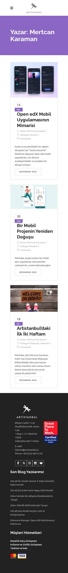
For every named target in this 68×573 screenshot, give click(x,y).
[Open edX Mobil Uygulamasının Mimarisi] (34, 79)
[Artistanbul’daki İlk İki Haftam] (34, 298)
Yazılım (33, 135)
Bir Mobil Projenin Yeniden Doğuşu (35, 231)
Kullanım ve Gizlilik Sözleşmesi (26, 544)
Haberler (44, 343)
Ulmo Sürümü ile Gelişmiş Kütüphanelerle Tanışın (31, 498)
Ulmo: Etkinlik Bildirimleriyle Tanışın (29, 505)
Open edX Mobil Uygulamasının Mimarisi (34, 120)
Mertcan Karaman (36, 131)
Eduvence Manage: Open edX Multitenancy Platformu (32, 522)
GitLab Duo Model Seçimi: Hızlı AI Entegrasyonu (27, 513)
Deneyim (34, 343)
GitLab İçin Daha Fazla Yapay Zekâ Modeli (31, 490)
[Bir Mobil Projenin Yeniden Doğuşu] (34, 196)
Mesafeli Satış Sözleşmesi (23, 541)
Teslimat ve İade (18, 548)
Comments (25, 138)
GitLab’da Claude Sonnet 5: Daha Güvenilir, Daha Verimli (32, 483)
